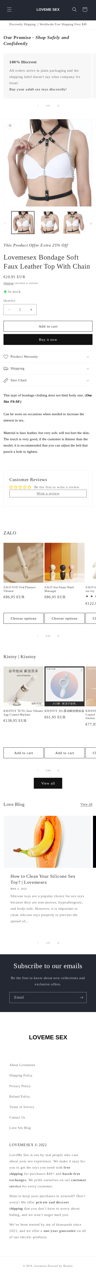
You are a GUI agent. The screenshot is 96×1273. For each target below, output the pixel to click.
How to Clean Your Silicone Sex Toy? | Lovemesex (42, 879)
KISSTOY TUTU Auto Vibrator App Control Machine (23, 712)
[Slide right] (58, 106)
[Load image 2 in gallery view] (48, 222)
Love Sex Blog (20, 1128)
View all (48, 783)
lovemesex (40, 1265)
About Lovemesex (22, 1065)
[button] (9, 9)
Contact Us (17, 1117)
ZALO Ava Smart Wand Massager (59, 589)
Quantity (9, 300)
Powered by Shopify (60, 1265)
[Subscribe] (81, 997)
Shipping (8, 283)
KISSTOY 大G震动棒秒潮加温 (64, 711)
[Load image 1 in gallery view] (22, 222)
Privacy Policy (20, 1086)
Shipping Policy (21, 1075)
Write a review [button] (48, 493)
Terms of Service (21, 1107)
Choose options (24, 618)
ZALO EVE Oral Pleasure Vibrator (19, 589)
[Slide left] (38, 106)
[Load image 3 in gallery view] (73, 222)
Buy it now (48, 339)
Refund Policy (19, 1096)
